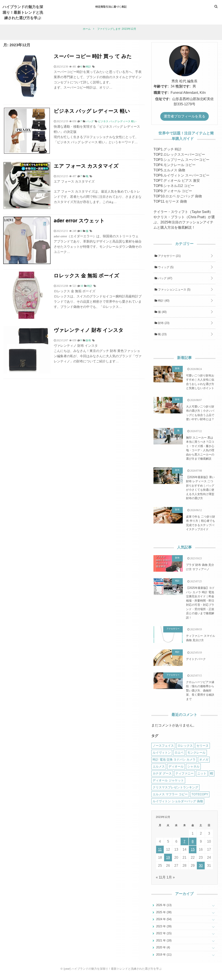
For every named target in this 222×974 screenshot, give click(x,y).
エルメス (159, 766)
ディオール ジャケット (168, 780)
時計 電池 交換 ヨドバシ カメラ (174, 759)
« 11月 (161, 877)
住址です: (162, 99)
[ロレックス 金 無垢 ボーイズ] (27, 317)
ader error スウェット (79, 220)
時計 (163, 300)
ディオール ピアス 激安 (181, 180)
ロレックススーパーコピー (184, 154)
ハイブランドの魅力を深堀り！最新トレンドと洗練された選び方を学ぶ (23, 12)
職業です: (161, 92)
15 (193, 849)
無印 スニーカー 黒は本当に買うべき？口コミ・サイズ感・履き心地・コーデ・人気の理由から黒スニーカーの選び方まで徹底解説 (200, 448)
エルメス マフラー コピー (170, 794)
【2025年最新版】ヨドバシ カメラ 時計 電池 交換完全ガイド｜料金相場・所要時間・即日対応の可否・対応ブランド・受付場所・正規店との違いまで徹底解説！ (200, 602)
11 (160, 849)
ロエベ (179, 752)
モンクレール (196, 752)
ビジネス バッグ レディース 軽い (92, 110)
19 (168, 857)
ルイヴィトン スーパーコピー (186, 175)
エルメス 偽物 (174, 170)
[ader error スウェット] (27, 263)
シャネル (193, 766)
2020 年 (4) (162, 947)
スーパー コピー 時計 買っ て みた (93, 55)
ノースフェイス (163, 745)
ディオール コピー (177, 191)
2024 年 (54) (163, 919)
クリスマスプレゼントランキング (175, 787)
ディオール (176, 766)
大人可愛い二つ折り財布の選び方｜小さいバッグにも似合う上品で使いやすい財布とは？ (200, 413)
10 (81, 286)
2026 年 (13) (163, 905)
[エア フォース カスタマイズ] (27, 208)
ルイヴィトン (162, 752)
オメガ (203, 759)
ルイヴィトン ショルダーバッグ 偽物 (178, 801)
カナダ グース (162, 773)
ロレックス (185, 745)
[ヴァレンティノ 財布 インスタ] (27, 372)
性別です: (183, 86)
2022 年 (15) (163, 933)
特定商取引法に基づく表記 (111, 6)
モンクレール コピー (179, 165)
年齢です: (161, 86)
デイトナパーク (196, 659)
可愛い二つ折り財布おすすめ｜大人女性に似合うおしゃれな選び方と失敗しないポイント (200, 382)
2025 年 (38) (163, 912)
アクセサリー (169, 256)
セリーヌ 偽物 (176, 201)
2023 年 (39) (163, 926)
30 (201, 865)
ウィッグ (165, 267)
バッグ (164, 278)
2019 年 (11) (163, 954)
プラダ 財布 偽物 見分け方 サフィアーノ (200, 567)
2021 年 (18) (163, 940)
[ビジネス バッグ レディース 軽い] (27, 153)
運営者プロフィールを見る (184, 116)
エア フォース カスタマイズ (86, 165)
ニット (201, 773)
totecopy (199, 794)
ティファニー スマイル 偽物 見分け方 (200, 638)
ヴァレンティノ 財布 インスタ (89, 329)
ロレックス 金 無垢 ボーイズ (86, 275)
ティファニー (184, 773)
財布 (163, 323)
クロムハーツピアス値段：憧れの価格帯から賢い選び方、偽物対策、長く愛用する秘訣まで (200, 690)
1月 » (170, 877)
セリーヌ (202, 745)
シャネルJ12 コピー (178, 186)
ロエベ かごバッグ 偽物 (183, 196)
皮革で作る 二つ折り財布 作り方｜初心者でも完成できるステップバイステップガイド (200, 523)
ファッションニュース (173, 289)
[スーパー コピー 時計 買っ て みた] (27, 98)
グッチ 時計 (172, 149)
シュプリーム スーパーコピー (186, 160)
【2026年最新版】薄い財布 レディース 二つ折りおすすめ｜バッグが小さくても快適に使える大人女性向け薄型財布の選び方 (200, 487)
